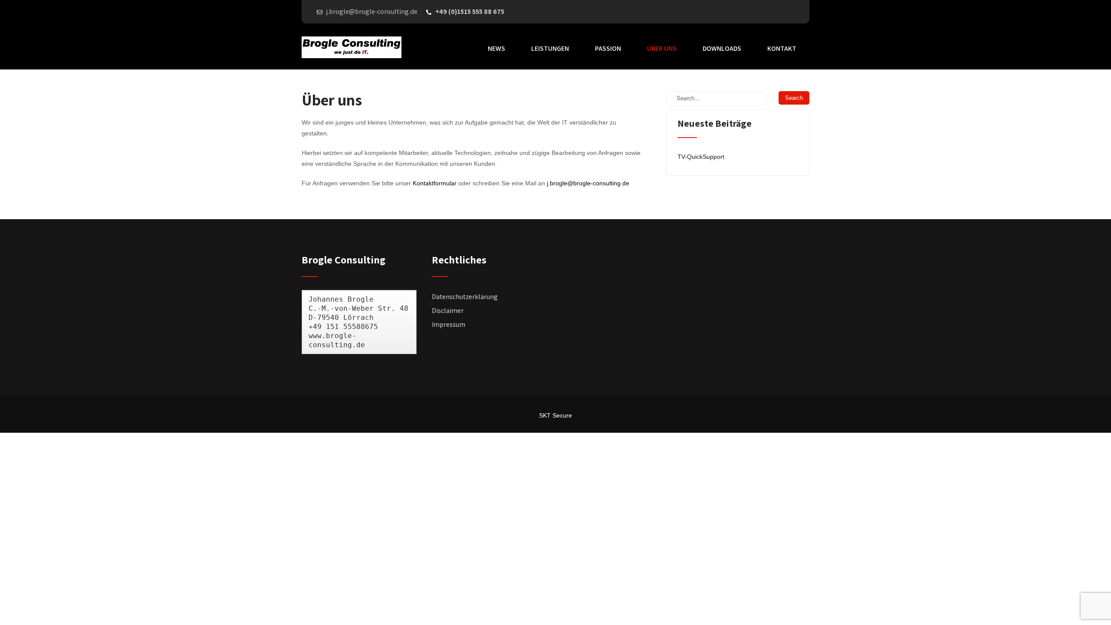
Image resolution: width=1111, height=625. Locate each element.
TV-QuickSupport (700, 156)
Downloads (722, 48)
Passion (608, 48)
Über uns (662, 48)
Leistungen (550, 48)
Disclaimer (447, 310)
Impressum (448, 324)
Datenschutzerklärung (465, 296)
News (496, 48)
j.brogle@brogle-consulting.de (588, 183)
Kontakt (781, 48)
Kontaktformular (435, 183)
